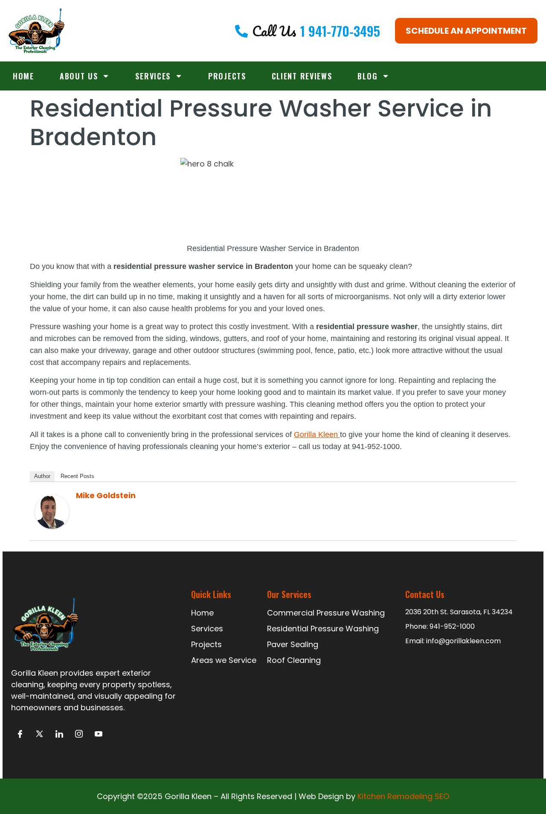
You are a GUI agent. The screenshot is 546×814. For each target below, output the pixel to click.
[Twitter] (39, 734)
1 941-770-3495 (340, 31)
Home (23, 76)
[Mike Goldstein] (52, 526)
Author (42, 476)
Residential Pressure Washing (323, 628)
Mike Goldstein (106, 495)
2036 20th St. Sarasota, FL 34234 (459, 612)
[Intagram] (78, 734)
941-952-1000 (452, 626)
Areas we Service (223, 660)
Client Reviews (302, 76)
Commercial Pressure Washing (326, 612)
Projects (227, 76)
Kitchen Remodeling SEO (403, 796)
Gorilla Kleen (317, 434)
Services (153, 76)
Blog (367, 76)
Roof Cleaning (294, 660)
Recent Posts (77, 476)
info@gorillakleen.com (463, 641)
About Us (79, 76)
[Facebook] (20, 734)
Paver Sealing (292, 644)
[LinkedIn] (59, 734)
